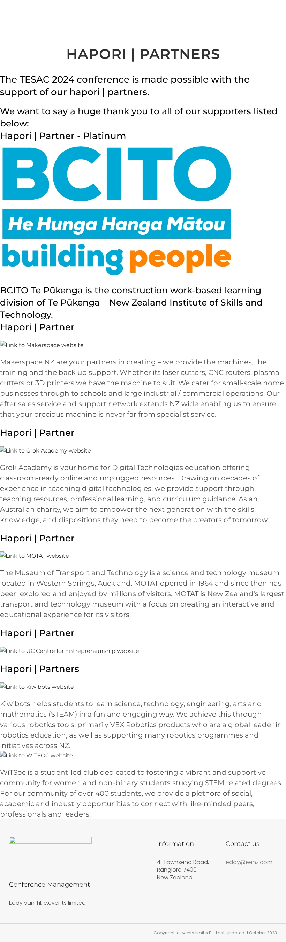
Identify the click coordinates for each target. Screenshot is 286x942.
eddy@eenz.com (249, 862)
